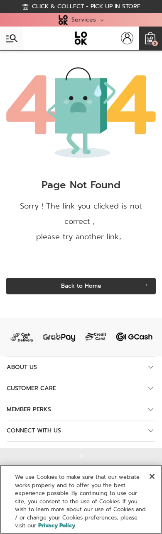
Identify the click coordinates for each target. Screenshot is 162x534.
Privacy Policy (56, 525)
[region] (81, 499)
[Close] (152, 476)
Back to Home (81, 286)
